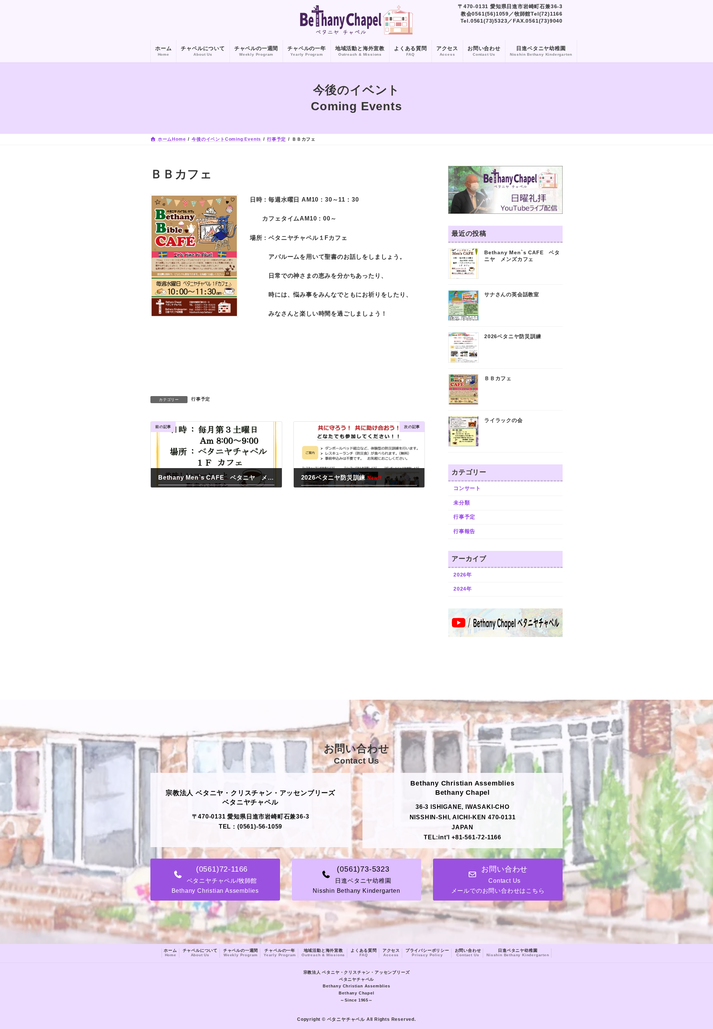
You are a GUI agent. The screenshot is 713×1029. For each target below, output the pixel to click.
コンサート (467, 488)
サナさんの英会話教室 (511, 295)
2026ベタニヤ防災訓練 (512, 337)
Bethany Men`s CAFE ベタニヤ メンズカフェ (522, 256)
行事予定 (200, 399)
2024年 (462, 589)
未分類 (461, 503)
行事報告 (464, 531)
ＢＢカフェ (498, 379)
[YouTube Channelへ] (505, 635)
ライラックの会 (503, 421)
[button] (215, 880)
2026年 (462, 575)
